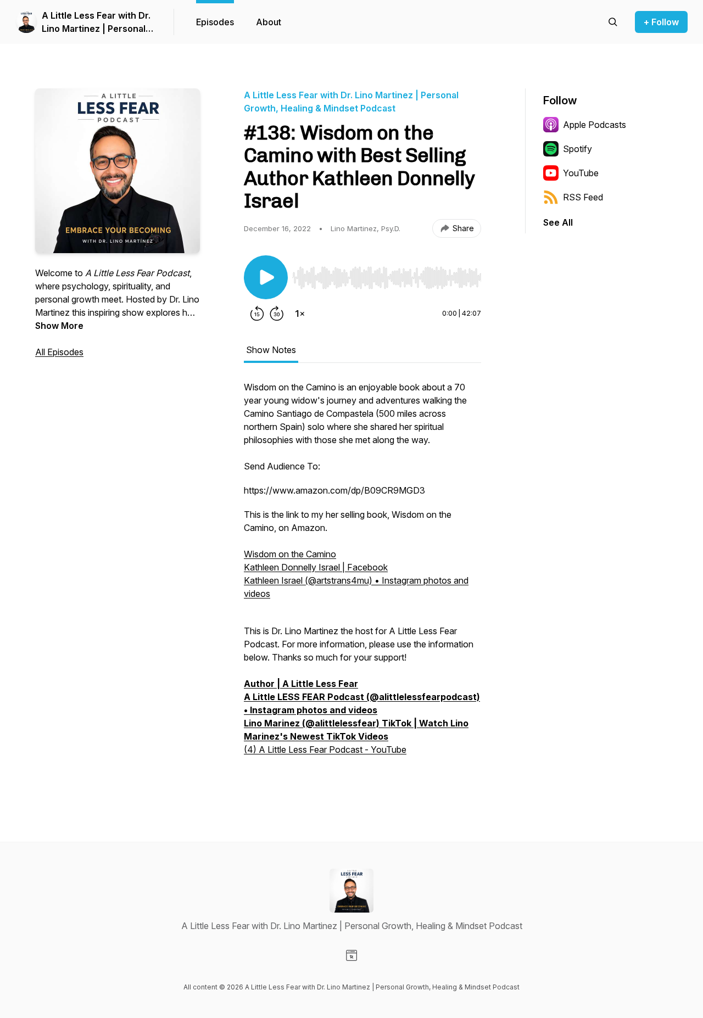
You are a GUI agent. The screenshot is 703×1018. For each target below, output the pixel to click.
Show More (59, 325)
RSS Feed (583, 197)
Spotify (577, 148)
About (268, 21)
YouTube (581, 172)
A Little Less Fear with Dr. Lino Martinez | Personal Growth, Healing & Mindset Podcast (99, 22)
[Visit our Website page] (351, 955)
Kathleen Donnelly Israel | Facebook (316, 567)
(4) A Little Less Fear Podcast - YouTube (325, 749)
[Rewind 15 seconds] (257, 313)
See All (558, 222)
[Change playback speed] (300, 313)
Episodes (215, 21)
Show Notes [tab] (271, 349)
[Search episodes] (613, 22)
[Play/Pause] (266, 277)
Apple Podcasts (594, 124)
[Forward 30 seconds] (276, 313)
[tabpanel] (362, 580)
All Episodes (59, 351)
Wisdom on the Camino (290, 554)
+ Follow (661, 21)
